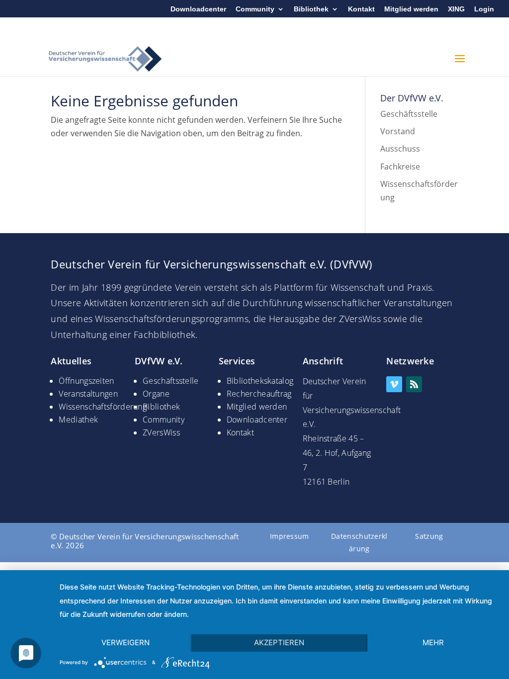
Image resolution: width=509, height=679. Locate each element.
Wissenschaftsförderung (103, 406)
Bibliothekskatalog (260, 380)
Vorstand (397, 131)
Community (255, 9)
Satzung (429, 536)
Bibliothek (311, 9)
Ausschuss (400, 148)
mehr (433, 642)
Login (484, 9)
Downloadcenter (198, 9)
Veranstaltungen (88, 393)
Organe (156, 393)
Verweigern (125, 642)
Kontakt (361, 9)
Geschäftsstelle (408, 113)
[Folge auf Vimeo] (394, 384)
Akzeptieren (279, 642)
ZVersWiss (161, 432)
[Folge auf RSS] (414, 384)
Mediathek (78, 419)
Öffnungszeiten (86, 380)
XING (456, 9)
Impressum (289, 536)
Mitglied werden (411, 9)
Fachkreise (400, 166)
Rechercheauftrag (259, 393)
